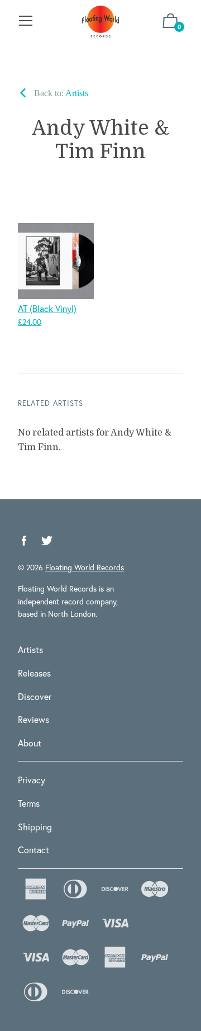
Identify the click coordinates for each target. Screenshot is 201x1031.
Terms (29, 803)
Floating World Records (84, 567)
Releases (34, 673)
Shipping (35, 827)
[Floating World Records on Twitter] (47, 541)
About (29, 743)
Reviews (33, 719)
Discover (34, 696)
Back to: (60, 93)
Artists (30, 649)
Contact (33, 849)
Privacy (31, 780)
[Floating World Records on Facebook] (24, 541)
